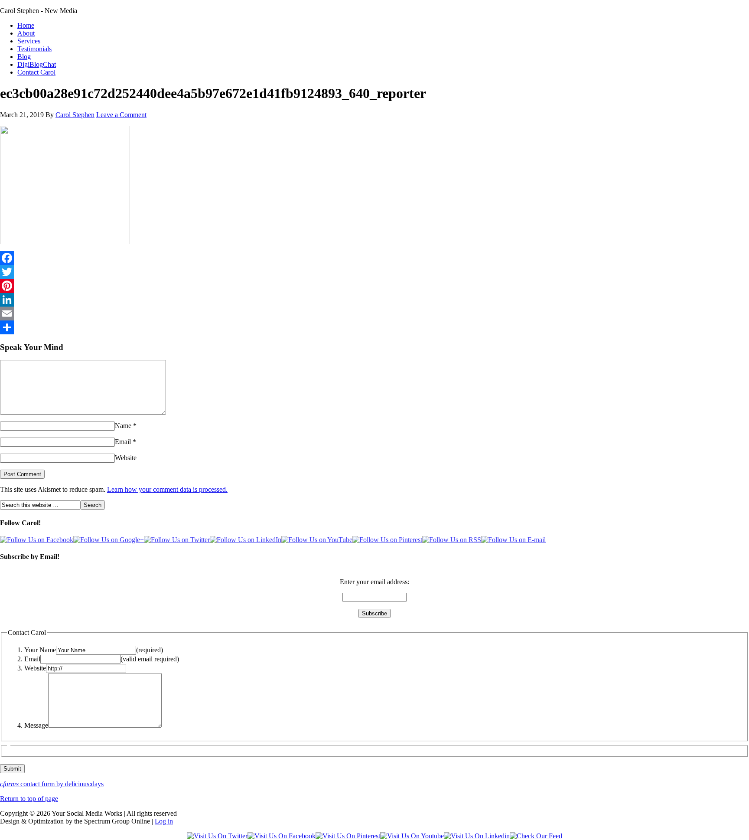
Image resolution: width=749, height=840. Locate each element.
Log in (164, 821)
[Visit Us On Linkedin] (477, 836)
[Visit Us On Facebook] (281, 836)
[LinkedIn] (374, 300)
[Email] (374, 313)
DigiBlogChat (36, 64)
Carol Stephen (74, 114)
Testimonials (34, 48)
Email (123, 441)
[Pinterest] (374, 286)
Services (28, 41)
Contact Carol (36, 72)
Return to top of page (29, 798)
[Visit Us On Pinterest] (348, 836)
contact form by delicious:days (52, 784)
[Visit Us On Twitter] (217, 836)
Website (126, 457)
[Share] (374, 327)
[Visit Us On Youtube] (412, 836)
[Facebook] (374, 258)
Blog (24, 56)
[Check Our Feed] (536, 836)
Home (25, 25)
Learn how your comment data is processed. (167, 489)
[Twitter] (374, 272)
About (26, 33)
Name (123, 425)
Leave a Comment (121, 114)
